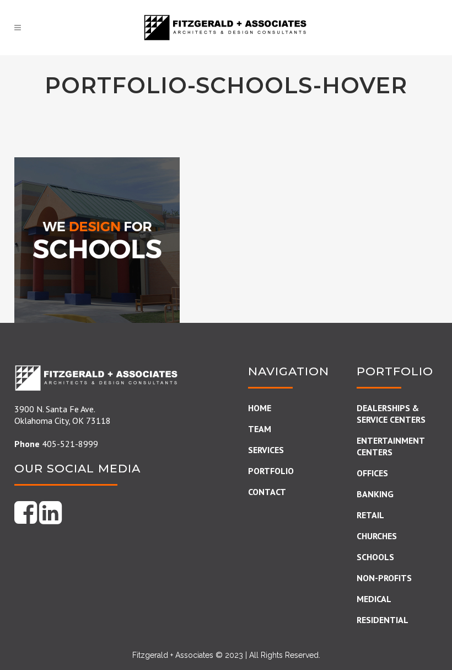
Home (259, 407)
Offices (372, 472)
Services (266, 449)
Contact (267, 491)
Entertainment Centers (390, 446)
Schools (375, 556)
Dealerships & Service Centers (391, 413)
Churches (377, 535)
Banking (375, 493)
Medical (374, 598)
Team (259, 428)
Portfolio (271, 470)
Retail (370, 514)
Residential (382, 619)
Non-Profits (384, 577)
